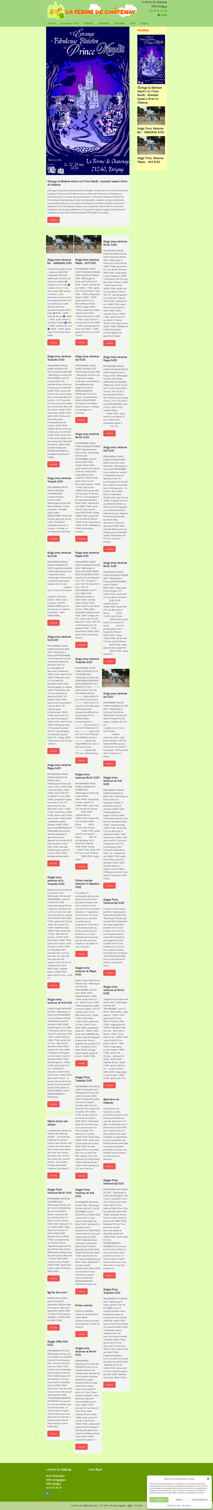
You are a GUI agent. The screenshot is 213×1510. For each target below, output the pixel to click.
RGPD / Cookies (134, 1506)
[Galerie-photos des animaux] (59, 1113)
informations (186, 1505)
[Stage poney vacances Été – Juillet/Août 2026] (59, 244)
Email (163, 15)
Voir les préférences (200, 1500)
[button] (208, 1479)
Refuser (179, 1500)
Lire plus (53, 220)
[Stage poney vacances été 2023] (115, 678)
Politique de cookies (174, 1505)
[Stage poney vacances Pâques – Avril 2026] (87, 244)
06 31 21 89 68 (158, 11)
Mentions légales (118, 1506)
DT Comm (103, 1506)
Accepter (159, 1500)
